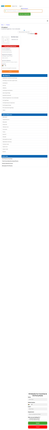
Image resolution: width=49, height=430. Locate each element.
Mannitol (4, 151)
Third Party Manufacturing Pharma (10, 161)
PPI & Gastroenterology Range (8, 107)
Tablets (4, 110)
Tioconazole (5, 129)
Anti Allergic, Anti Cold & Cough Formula (10, 80)
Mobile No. (4, 64)
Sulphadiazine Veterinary (7, 141)
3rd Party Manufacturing (34, 419)
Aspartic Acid (5, 146)
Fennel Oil (4, 134)
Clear (36, 33)
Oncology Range (6, 100)
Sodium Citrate (5, 149)
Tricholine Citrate (6, 144)
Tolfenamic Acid (5, 126)
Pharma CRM (8, 6)
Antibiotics (4, 87)
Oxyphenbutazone (6, 119)
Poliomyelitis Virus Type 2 (7, 139)
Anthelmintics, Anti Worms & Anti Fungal (10, 78)
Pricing (3, 6)
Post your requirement (24, 14)
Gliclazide (4, 136)
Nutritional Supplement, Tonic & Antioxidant (10, 97)
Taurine (4, 131)
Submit (37, 423)
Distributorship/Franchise (34, 418)
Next (10, 71)
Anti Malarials (5, 83)
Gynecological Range (6, 92)
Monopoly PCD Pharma (7, 165)
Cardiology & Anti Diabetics (8, 90)
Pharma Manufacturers (7, 163)
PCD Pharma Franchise (7, 158)
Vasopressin (5, 124)
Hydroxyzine (5, 117)
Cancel (37, 426)
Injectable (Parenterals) (7, 95)
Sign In (20, 6)
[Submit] (5, 11)
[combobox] (23, 11)
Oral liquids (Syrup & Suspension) (9, 102)
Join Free (15, 6)
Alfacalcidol (5, 122)
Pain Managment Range (7, 105)
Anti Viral (4, 85)
